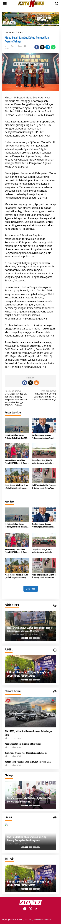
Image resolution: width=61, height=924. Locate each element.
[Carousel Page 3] (30, 638)
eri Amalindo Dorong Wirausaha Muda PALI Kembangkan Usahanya (44, 395)
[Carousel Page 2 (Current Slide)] (26, 638)
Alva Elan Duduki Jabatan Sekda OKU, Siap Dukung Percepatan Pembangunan (26, 839)
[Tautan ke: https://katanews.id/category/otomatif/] (55, 692)
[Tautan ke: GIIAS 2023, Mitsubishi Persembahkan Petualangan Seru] (30, 712)
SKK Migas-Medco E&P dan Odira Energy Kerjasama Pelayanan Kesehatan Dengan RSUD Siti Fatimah (16, 398)
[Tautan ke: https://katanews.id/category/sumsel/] (55, 650)
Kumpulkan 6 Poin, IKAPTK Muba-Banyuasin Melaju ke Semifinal (42, 461)
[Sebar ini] (36, 47)
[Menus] (4, 3)
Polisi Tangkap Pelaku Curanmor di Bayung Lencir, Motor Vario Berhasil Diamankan (44, 486)
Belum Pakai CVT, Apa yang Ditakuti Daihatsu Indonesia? (26, 753)
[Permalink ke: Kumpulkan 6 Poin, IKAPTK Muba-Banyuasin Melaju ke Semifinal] (44, 450)
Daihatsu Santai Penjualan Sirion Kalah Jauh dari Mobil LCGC (28, 762)
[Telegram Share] (47, 47)
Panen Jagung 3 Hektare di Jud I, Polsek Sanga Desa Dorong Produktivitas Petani (16, 486)
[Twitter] (30, 382)
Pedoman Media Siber (42, 919)
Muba (7, 48)
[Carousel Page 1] (23, 638)
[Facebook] (24, 382)
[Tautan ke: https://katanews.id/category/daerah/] (55, 817)
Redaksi (28, 919)
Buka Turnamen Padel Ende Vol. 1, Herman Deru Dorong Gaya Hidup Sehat (29, 800)
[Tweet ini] (42, 47)
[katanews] (31, 3)
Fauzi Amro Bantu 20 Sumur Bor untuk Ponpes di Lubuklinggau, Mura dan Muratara (29, 629)
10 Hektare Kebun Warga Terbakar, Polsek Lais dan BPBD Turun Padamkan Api (16, 436)
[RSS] (36, 382)
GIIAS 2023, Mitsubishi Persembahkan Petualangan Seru (28, 733)
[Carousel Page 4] (34, 638)
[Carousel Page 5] (38, 638)
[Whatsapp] (53, 47)
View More (30, 588)
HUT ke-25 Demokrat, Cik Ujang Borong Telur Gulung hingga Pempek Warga (28, 674)
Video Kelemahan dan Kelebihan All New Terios (23, 744)
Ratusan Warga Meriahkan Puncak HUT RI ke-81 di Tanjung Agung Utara (17, 461)
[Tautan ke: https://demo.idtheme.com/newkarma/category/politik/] (55, 605)
